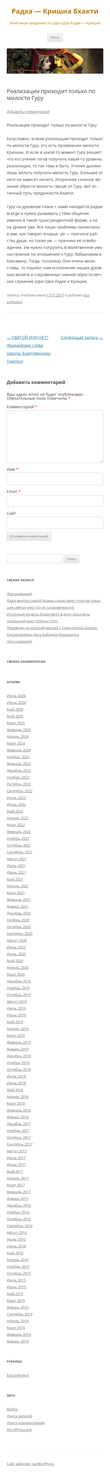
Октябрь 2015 (19, 1273)
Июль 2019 (16, 1008)
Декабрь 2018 (19, 1055)
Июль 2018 (16, 1076)
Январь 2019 (17, 1049)
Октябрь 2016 (19, 1218)
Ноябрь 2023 (18, 756)
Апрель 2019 (17, 1028)
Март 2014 (16, 1327)
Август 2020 (17, 940)
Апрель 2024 (17, 736)
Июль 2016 (16, 1239)
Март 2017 (16, 1184)
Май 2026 (15, 709)
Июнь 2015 (16, 1286)
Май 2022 (15, 811)
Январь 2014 (17, 1341)
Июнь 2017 (16, 1164)
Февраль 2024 (19, 750)
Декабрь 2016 (19, 1205)
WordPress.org (19, 1429)
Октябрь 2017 (19, 1137)
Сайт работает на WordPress (30, 1463)
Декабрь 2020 (19, 913)
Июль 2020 (16, 947)
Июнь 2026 (16, 702)
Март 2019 (16, 1035)
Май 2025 (15, 716)
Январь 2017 (17, 1198)
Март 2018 (16, 1103)
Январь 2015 (17, 1307)
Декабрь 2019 (19, 981)
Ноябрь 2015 (18, 1266)
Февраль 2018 (19, 1110)
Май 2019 (15, 1021)
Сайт (11, 513)
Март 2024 (16, 743)
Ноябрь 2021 (18, 838)
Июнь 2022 (16, 804)
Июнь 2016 (16, 1246)
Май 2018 (15, 1089)
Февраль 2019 (19, 1042)
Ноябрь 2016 (18, 1212)
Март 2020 (16, 974)
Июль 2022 (16, 797)
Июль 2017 (16, 1157)
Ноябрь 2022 (18, 777)
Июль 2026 (16, 695)
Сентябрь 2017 (19, 1144)
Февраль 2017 (19, 1191)
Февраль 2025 (19, 729)
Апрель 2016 (17, 1259)
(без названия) (19, 593)
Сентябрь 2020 (19, 933)
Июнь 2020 (16, 953)
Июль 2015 (16, 1280)
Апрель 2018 (17, 1096)
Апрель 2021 (17, 885)
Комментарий (22, 406)
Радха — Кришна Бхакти (55, 11)
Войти (12, 1409)
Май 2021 (15, 879)
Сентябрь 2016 (19, 1225)
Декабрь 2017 (19, 1123)
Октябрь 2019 (19, 994)
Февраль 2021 (19, 899)
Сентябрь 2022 (19, 790)
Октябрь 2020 (19, 926)
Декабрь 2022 (19, 770)
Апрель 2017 (17, 1178)
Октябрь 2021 (19, 845)
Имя (12, 469)
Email (14, 491)
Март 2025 (16, 722)
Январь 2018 (17, 1117)
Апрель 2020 (17, 967)
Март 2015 (16, 1300)
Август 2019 (17, 1001)
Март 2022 (16, 824)
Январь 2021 (17, 906)
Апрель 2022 (17, 818)
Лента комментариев (25, 1422)
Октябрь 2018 (19, 1069)
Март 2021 (16, 892)
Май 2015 (15, 1293)
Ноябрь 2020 (18, 919)
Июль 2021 (16, 865)
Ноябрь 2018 (18, 1062)
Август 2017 (17, 1150)
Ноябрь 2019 (18, 987)
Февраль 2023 (19, 763)
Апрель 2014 (17, 1320)
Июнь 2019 (16, 1015)
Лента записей (19, 1416)
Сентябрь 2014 (19, 1314)
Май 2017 (15, 1171)
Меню (55, 37)
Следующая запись (82, 337)
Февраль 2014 (19, 1334)
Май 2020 (15, 960)
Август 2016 (17, 1232)
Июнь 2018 (16, 1083)
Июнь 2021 (16, 872)
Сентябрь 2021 (19, 852)
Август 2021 (17, 858)
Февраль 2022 (19, 831)
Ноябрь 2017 (18, 1130)
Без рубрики (18, 1375)
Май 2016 (15, 1252)
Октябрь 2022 (19, 784)
